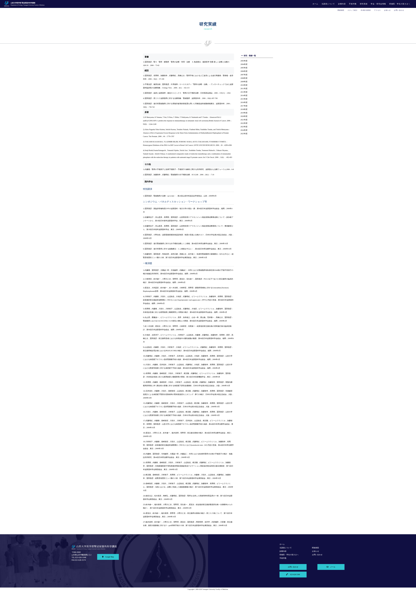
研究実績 (363, 4)
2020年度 (243, 116)
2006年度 (243, 71)
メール (332, 567)
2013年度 (243, 92)
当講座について (328, 4)
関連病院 (341, 10)
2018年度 (243, 109)
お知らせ (387, 10)
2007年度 (243, 75)
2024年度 (243, 130)
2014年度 (243, 95)
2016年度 (243, 102)
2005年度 (243, 68)
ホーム (315, 4)
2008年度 (243, 78)
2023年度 (243, 127)
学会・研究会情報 (378, 4)
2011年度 (243, 88)
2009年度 (243, 82)
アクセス (377, 10)
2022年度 (243, 123)
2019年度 (243, 113)
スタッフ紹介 (353, 10)
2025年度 (243, 134)
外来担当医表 (366, 10)
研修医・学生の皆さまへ (399, 4)
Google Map (109, 557)
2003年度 (243, 61)
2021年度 (243, 120)
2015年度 (243, 99)
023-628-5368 (295, 574)
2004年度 (243, 64)
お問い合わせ (399, 10)
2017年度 (243, 106)
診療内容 (342, 4)
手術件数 (353, 4)
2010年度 (243, 85)
